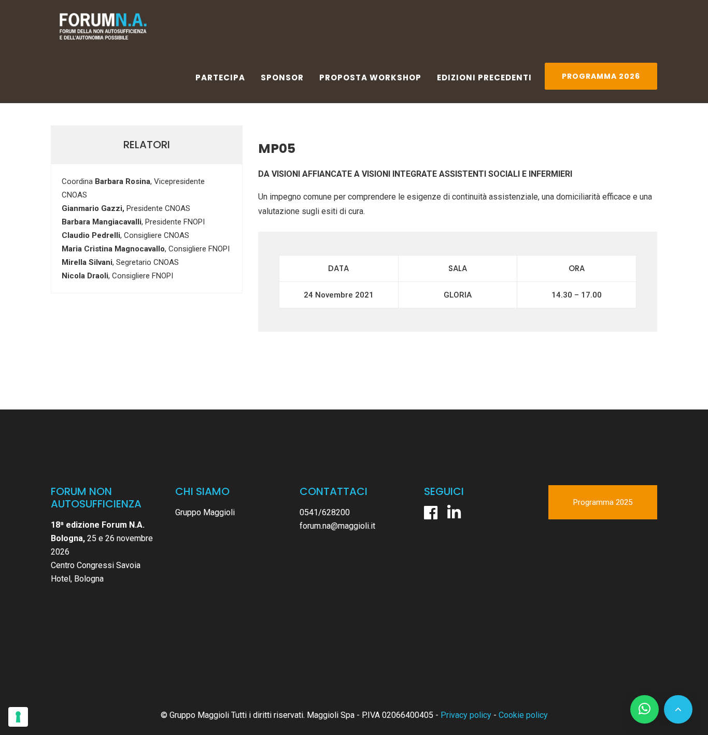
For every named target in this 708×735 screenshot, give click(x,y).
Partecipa (220, 77)
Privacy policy (466, 715)
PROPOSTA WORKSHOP (370, 77)
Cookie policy (523, 715)
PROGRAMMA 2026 (601, 76)
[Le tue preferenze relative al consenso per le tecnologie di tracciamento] (18, 717)
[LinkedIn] (454, 512)
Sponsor (282, 77)
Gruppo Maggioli (205, 512)
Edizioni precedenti (484, 77)
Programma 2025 (602, 502)
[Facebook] (430, 512)
